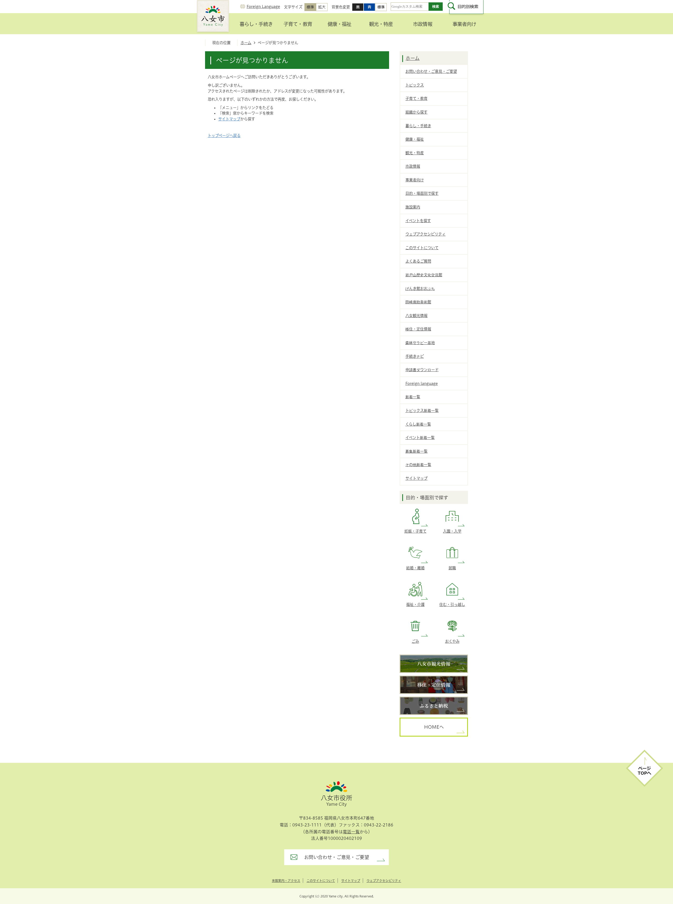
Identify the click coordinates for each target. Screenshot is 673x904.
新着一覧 (412, 397)
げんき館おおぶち (420, 288)
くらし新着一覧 (418, 424)
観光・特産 (381, 24)
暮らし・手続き (256, 24)
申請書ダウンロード (422, 370)
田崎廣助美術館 (418, 302)
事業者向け (464, 24)
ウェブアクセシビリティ (425, 234)
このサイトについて (422, 248)
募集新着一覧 (416, 451)
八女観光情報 (416, 316)
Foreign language (421, 383)
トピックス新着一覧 (422, 410)
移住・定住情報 (418, 329)
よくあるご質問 (418, 261)
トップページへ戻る (224, 135)
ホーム (246, 43)
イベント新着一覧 (420, 438)
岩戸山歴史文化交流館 (423, 275)
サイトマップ (229, 119)
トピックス (414, 85)
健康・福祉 (339, 24)
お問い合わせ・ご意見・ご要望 (431, 71)
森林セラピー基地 (420, 343)
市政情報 (422, 24)
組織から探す (416, 112)
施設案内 (412, 207)
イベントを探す (418, 221)
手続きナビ (414, 356)
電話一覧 (351, 832)
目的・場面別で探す (422, 193)
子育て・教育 (297, 24)
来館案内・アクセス (286, 880)
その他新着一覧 (418, 465)
